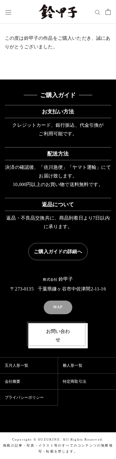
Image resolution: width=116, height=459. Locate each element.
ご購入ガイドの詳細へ (58, 251)
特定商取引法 (74, 381)
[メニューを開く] (8, 12)
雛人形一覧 (72, 365)
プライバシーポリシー (24, 397)
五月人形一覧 (16, 365)
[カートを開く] (108, 12)
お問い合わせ (58, 335)
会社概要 (13, 381)
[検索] (97, 12)
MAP (58, 307)
